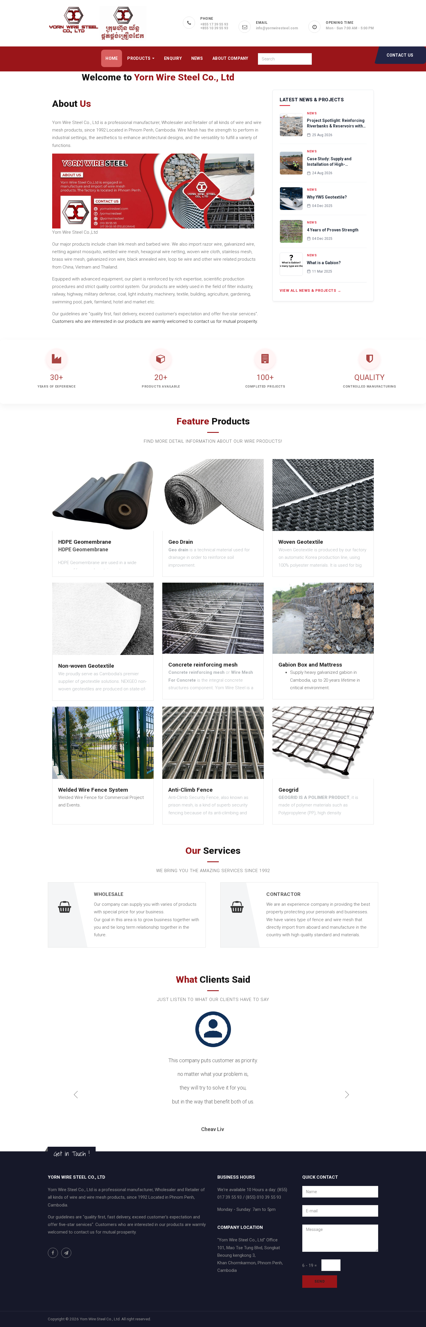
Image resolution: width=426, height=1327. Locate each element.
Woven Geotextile (300, 542)
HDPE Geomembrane (84, 542)
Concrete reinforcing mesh (203, 664)
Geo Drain (180, 542)
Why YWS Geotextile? (327, 197)
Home (111, 58)
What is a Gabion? (324, 262)
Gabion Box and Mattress (310, 664)
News (197, 58)
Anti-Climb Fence (190, 789)
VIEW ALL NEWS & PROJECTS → (310, 290)
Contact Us (400, 55)
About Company (230, 58)
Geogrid (288, 789)
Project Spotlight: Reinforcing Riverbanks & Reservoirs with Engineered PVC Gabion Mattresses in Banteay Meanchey (336, 123)
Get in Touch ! (72, 1112)
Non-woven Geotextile (86, 665)
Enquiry (173, 58)
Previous (80, 1070)
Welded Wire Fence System (93, 789)
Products (139, 58)
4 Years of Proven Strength (332, 230)
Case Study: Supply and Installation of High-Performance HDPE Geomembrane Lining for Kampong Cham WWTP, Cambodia (331, 162)
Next (351, 1070)
